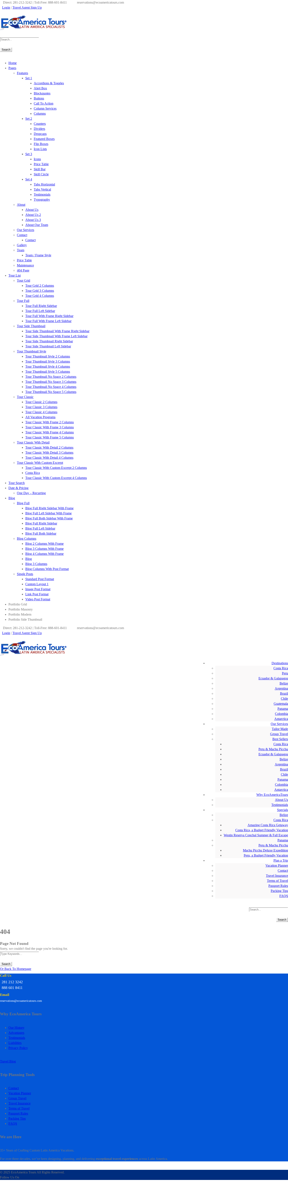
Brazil (284, 693)
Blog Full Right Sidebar (41, 523)
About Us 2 (33, 215)
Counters (40, 123)
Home (12, 63)
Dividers (39, 128)
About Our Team (36, 225)
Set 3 (28, 154)
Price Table (41, 164)
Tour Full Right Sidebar (41, 306)
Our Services (25, 230)
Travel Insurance (277, 875)
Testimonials (42, 194)
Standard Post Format (39, 579)
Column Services (45, 108)
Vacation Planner (276, 865)
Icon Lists (40, 149)
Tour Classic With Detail (33, 442)
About (21, 204)
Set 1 (28, 78)
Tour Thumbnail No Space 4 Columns (50, 387)
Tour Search (16, 483)
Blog (11, 498)
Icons (37, 159)
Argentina (281, 688)
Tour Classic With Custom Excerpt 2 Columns (56, 467)
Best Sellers (280, 739)
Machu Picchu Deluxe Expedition (265, 850)
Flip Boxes (41, 144)
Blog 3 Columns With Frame (44, 548)
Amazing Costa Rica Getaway (268, 825)
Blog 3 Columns (36, 564)
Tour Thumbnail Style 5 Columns (47, 371)
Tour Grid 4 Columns (39, 295)
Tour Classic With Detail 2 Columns (49, 447)
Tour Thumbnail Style (31, 351)
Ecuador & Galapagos (273, 678)
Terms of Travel (277, 880)
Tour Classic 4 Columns (41, 412)
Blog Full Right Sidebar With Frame (49, 508)
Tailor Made (280, 729)
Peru (285, 673)
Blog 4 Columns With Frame (44, 554)
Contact (22, 235)
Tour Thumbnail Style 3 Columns (47, 361)
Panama (282, 708)
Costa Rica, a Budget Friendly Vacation (261, 830)
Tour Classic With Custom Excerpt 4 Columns (56, 478)
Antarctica (281, 719)
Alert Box (40, 88)
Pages (12, 68)
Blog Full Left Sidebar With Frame (48, 513)
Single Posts (25, 574)
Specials (282, 810)
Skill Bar (40, 169)
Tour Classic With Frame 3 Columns (49, 427)
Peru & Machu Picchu (273, 749)
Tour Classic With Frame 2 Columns (49, 422)
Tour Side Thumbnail (31, 326)
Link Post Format (36, 594)
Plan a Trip (280, 860)
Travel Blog (8, 1061)
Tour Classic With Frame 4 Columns (49, 432)
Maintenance (25, 265)
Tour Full (23, 301)
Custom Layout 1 (36, 584)
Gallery (22, 245)
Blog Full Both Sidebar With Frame (49, 518)
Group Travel (279, 734)
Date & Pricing (18, 488)
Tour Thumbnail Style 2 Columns (47, 356)
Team (20, 250)
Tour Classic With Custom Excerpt (40, 462)
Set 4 (28, 179)
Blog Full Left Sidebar (40, 528)
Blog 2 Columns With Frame (44, 543)
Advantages (16, 1032)
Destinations (280, 663)
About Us (31, 209)
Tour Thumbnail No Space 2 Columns (50, 376)
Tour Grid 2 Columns (39, 285)
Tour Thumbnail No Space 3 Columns (50, 381)
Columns (40, 113)
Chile (284, 698)
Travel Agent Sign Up (27, 7)
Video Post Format (37, 599)
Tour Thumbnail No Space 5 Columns (50, 392)
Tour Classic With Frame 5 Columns (49, 437)
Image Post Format (37, 589)
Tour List (14, 275)
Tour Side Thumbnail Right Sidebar (49, 341)
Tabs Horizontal (44, 184)
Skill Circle (41, 174)
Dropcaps (40, 134)
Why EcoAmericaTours (272, 794)
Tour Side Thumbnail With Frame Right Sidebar (57, 331)
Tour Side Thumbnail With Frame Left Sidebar (56, 336)
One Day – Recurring (31, 493)
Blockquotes (42, 93)
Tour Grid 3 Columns (39, 290)
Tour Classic (25, 397)
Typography (42, 199)
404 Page (23, 270)
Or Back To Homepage (15, 969)
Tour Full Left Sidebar (40, 311)
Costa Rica (32, 473)
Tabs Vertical (42, 189)
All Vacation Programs (40, 417)
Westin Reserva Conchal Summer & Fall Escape (256, 835)
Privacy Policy (18, 1048)
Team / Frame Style (38, 255)
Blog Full (23, 503)
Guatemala (281, 703)
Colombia (281, 714)
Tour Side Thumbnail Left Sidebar (48, 346)
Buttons (39, 98)
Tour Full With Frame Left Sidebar (48, 321)
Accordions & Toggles (49, 83)
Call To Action (43, 103)
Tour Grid (23, 280)
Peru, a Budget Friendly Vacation (266, 855)
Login (6, 7)
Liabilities (15, 1043)
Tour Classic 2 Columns (41, 402)
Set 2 (28, 118)
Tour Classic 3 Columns (41, 407)
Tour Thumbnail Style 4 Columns (47, 366)
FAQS (283, 896)
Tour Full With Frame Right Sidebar (49, 316)
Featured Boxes (44, 139)
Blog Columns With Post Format (47, 569)
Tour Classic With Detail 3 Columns (49, 452)
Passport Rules (278, 886)
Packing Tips (279, 891)
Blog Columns (26, 538)
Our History (16, 1027)
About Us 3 (33, 220)
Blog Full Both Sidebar (40, 533)
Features (22, 73)
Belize (284, 683)
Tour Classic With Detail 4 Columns (49, 457)
